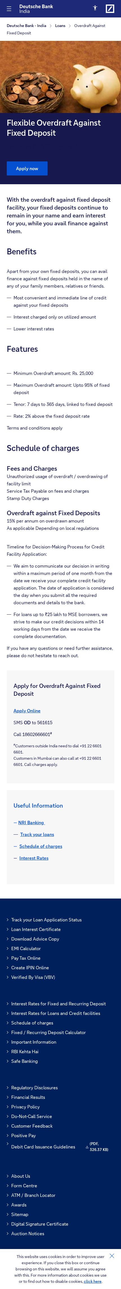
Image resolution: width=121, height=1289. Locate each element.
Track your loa (35, 834)
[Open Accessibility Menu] (95, 8)
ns (52, 834)
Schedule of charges (40, 846)
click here (93, 1281)
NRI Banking (31, 822)
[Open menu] (9, 8)
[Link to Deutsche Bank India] (110, 9)
